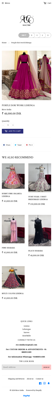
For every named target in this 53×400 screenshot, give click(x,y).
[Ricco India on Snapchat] (48, 384)
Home (4, 43)
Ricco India (19, 390)
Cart (49, 3)
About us (30, 379)
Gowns (26, 326)
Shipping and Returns (16, 379)
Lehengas (26, 329)
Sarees (26, 332)
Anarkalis (26, 336)
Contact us (39, 379)
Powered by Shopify (34, 390)
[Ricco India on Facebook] (40, 384)
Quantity (5, 121)
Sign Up (47, 367)
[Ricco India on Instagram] (44, 384)
